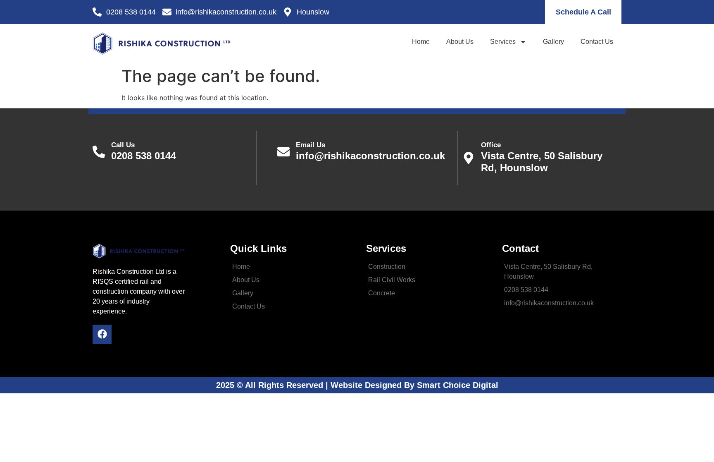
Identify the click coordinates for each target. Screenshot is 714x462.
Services (503, 41)
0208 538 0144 (143, 151)
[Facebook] (102, 334)
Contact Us (597, 41)
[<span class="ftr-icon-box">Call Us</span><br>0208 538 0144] (99, 152)
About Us (460, 41)
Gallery (553, 41)
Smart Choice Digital (457, 385)
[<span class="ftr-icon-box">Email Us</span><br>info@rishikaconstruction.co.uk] (283, 152)
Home (421, 41)
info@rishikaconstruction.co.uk (370, 151)
